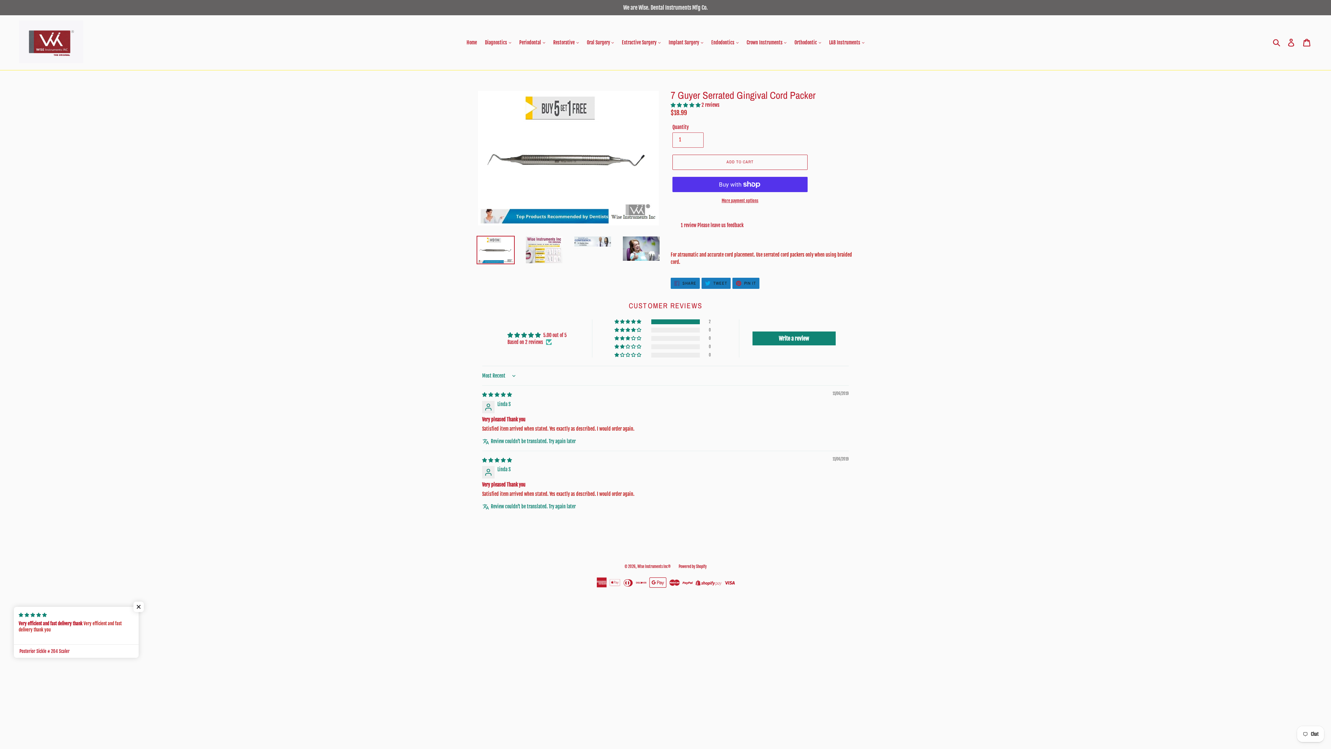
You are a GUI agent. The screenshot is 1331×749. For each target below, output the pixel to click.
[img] (497, 394)
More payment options (740, 200)
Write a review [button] (794, 338)
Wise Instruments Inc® (654, 566)
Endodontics (723, 42)
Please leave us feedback (720, 225)
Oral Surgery (599, 42)
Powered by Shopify (693, 566)
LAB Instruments (845, 42)
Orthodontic (806, 42)
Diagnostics (496, 42)
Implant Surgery (684, 42)
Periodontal (530, 42)
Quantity (680, 127)
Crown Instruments (765, 42)
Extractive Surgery (640, 42)
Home (472, 42)
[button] (686, 105)
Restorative (564, 42)
